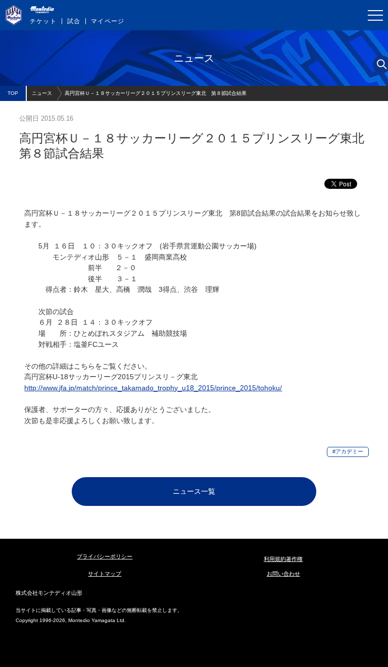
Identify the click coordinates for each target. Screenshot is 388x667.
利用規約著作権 (283, 559)
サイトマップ (104, 574)
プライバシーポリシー (104, 556)
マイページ (107, 21)
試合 (73, 21)
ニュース (42, 93)
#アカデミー (347, 451)
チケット (43, 21)
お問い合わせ (283, 574)
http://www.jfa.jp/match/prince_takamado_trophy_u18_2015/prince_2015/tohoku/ (153, 388)
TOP (13, 93)
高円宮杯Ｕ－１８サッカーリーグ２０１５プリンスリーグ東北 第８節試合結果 (156, 93)
